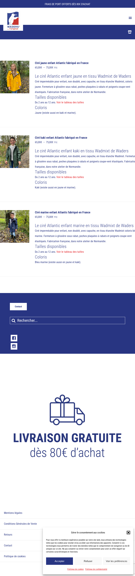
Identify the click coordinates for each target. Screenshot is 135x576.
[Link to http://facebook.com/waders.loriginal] (14, 338)
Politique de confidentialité (96, 569)
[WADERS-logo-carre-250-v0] (13, 12)
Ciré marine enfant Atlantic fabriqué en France (62, 212)
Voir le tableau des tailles (70, 102)
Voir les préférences (116, 561)
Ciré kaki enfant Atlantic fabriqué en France (61, 137)
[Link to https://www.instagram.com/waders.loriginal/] (14, 346)
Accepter (59, 561)
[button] (128, 532)
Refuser (88, 561)
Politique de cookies (75, 569)
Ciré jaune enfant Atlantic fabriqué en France (62, 63)
